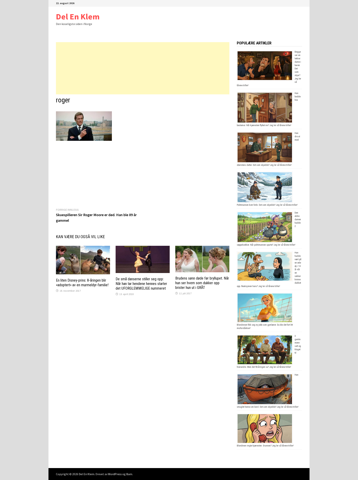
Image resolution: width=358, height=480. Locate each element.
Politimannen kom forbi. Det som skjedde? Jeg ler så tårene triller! (267, 205)
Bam (129, 474)
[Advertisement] (142, 68)
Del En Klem (78, 16)
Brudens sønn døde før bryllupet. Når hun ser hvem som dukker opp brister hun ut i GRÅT (202, 283)
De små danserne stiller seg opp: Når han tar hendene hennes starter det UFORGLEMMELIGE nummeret (141, 284)
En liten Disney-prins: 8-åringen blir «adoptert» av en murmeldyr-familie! (82, 282)
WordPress (115, 474)
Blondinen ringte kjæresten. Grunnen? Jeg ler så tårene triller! (265, 445)
